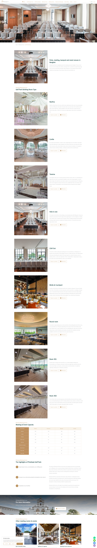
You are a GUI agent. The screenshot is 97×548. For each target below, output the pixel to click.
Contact (75, 1)
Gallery (71, 1)
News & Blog (67, 1)
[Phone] (94, 538)
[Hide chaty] (94, 546)
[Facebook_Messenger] (94, 543)
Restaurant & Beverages (59, 1)
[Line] (94, 540)
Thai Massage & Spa (30, 1)
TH (90, 1)
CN (94, 1)
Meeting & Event (44, 1)
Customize (6, 543)
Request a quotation (54, 115)
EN (91, 1)
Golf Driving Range (37, 1)
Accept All (20, 543)
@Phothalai (49, 508)
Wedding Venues (51, 1)
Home (24, 1)
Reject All (13, 543)
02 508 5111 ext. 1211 (37, 508)
